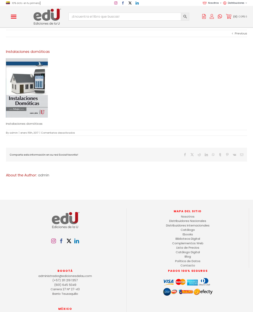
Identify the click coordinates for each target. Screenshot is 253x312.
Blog (188, 256)
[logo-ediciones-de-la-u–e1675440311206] (47, 9)
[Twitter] (69, 241)
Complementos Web (187, 243)
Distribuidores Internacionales (188, 225)
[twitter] (130, 3)
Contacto (187, 265)
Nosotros (187, 216)
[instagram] (115, 3)
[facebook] (123, 3)
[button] (14, 17)
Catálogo (188, 230)
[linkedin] (137, 3)
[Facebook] (61, 241)
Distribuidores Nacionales (187, 221)
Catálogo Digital (188, 252)
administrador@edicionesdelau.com (65, 276)
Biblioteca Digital (188, 239)
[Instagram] (53, 241)
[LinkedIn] (76, 241)
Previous (241, 33)
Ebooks (188, 234)
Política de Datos (187, 261)
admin (13, 132)
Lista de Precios (187, 247)
